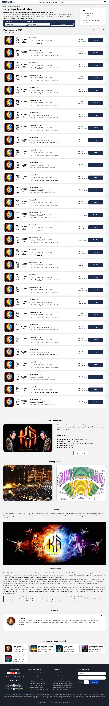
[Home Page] (9, 2)
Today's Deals (86, 22)
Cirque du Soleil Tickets (14, 6)
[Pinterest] (19, 681)
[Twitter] (17, 680)
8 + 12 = (80, 682)
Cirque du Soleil (33, 38)
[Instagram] (14, 680)
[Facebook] (9, 680)
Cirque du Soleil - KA (35, 75)
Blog (48, 702)
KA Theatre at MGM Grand (36, 40)
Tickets (95, 40)
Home (4, 6)
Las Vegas (39, 43)
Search (62, 24)
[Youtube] (11, 680)
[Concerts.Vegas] (14, 673)
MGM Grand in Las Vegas (39, 14)
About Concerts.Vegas (18, 676)
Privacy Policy (54, 702)
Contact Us (7, 676)
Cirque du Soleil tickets (17, 18)
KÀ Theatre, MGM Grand (72, 441)
